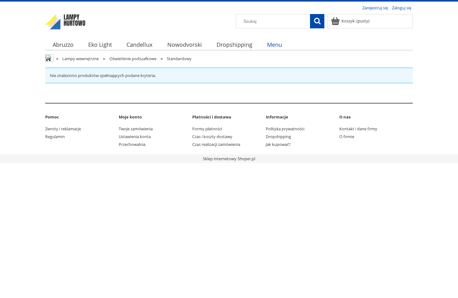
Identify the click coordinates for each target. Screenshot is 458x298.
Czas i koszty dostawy (212, 136)
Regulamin (55, 136)
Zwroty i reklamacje (63, 129)
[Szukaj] (317, 21)
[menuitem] (63, 44)
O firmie (346, 136)
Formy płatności (207, 129)
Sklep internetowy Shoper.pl (229, 158)
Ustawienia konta (135, 136)
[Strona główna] (65, 20)
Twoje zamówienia (136, 129)
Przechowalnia (132, 144)
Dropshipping (278, 136)
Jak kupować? (278, 144)
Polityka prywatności (285, 129)
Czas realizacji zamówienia (216, 144)
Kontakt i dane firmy (358, 129)
